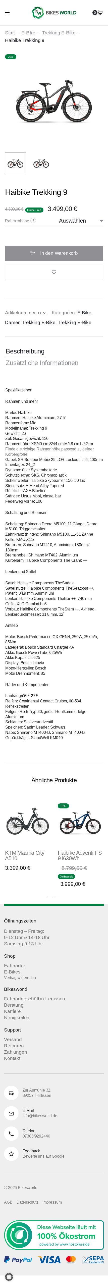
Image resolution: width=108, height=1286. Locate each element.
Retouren (14, 1045)
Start (10, 32)
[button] (50, 897)
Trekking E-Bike (59, 32)
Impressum (52, 1202)
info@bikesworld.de (40, 1116)
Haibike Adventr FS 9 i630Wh (80, 855)
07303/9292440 (36, 1136)
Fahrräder (14, 965)
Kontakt (12, 1058)
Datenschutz (27, 1202)
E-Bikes (12, 971)
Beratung (14, 1005)
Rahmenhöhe (17, 221)
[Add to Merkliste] (54, 272)
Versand (13, 1039)
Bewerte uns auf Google (44, 1156)
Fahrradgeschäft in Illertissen (34, 998)
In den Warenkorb (58, 253)
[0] (100, 12)
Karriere (12, 1011)
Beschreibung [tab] (25, 351)
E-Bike (28, 32)
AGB (8, 1202)
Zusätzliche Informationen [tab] (42, 362)
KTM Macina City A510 (24, 855)
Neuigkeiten (16, 1017)
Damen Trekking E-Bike (30, 322)
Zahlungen (15, 1052)
